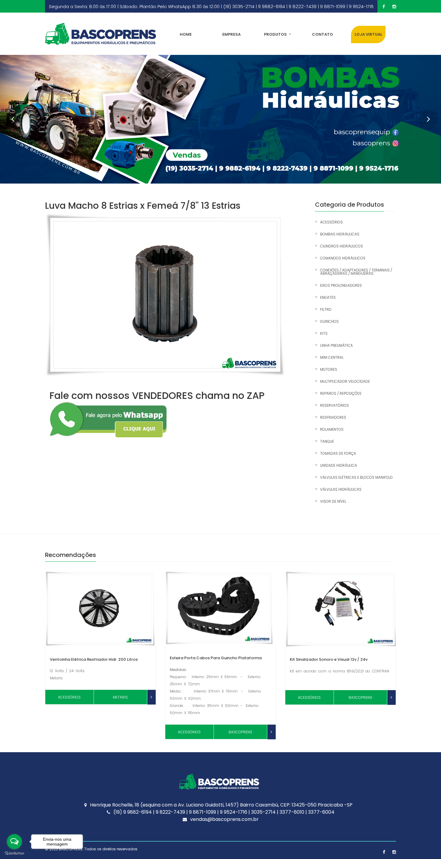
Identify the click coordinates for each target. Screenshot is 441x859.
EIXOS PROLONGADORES (341, 285)
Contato (322, 34)
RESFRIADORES (333, 417)
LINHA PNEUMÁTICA (336, 345)
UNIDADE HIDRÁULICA (338, 465)
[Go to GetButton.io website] (14, 853)
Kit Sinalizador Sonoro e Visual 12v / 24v (329, 659)
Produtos (275, 34)
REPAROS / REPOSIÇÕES (341, 393)
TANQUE (327, 441)
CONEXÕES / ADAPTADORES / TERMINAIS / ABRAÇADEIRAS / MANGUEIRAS (356, 271)
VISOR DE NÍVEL (333, 501)
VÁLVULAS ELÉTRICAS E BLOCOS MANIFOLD (356, 477)
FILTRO (326, 309)
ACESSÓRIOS (331, 222)
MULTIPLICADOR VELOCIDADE (345, 381)
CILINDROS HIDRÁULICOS (341, 246)
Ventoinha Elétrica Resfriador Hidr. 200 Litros (94, 659)
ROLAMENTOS (332, 429)
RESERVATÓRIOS (334, 405)
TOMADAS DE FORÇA (338, 453)
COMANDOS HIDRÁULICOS (342, 258)
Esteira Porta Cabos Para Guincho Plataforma (216, 658)
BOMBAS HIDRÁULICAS (339, 234)
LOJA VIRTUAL (368, 34)
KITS (324, 333)
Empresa (231, 34)
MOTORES (328, 369)
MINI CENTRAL (332, 357)
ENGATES (328, 297)
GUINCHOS (329, 321)
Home (186, 34)
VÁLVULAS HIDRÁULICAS (341, 489)
